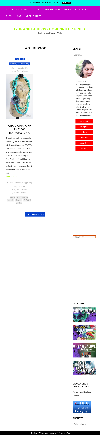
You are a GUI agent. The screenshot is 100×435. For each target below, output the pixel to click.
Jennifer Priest (22, 71)
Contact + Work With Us (19, 9)
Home (18, 16)
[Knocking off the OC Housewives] (19, 96)
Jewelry (19, 200)
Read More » (11, 177)
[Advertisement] (84, 194)
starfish (19, 203)
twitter (84, 148)
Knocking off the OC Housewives (19, 129)
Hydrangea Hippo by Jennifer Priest (50, 29)
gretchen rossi (22, 197)
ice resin (10, 200)
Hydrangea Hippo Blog (19, 64)
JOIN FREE (66, 3)
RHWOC (27, 200)
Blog (8, 16)
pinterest (84, 132)
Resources (81, 9)
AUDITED (20, 59)
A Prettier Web (63, 433)
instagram (84, 127)
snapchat (84, 143)
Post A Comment (20, 193)
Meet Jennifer (33, 16)
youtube (84, 138)
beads (12, 197)
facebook (84, 121)
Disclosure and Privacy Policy (54, 9)
